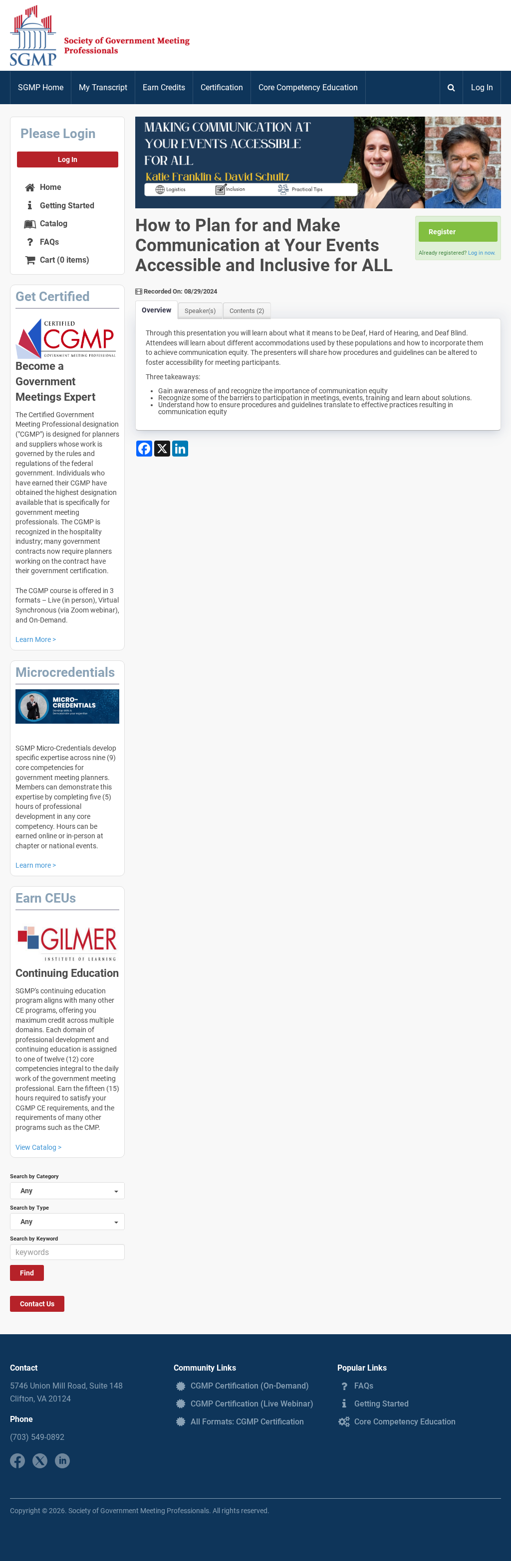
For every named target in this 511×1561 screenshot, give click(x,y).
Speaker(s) (200, 310)
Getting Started (66, 205)
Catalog (52, 223)
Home (49, 187)
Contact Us (37, 1304)
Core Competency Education (308, 87)
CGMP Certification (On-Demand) (249, 1386)
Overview (156, 310)
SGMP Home (40, 87)
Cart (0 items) (63, 260)
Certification (222, 87)
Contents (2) (247, 310)
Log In (482, 87)
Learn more (33, 865)
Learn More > (35, 639)
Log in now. (482, 253)
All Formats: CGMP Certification (246, 1421)
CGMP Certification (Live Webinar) (251, 1403)
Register (442, 232)
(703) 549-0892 (37, 1437)
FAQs (48, 242)
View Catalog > (38, 1147)
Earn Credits (164, 87)
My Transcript (103, 87)
